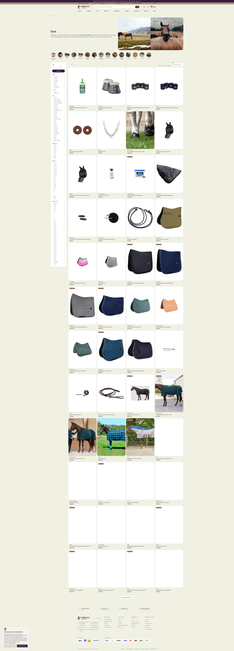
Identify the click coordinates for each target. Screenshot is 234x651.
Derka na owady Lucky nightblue (162, 502)
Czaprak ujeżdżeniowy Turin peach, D (163, 327)
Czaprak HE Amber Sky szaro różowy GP (77, 283)
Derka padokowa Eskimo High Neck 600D (135, 546)
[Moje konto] (144, 6)
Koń (97, 11)
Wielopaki (136, 11)
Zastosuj (58, 71)
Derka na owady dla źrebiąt (132, 502)
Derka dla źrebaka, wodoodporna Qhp (163, 458)
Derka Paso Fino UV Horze (161, 546)
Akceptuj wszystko (22, 645)
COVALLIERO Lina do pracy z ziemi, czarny (106, 239)
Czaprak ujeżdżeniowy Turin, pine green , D (78, 370)
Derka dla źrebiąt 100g (73, 502)
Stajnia (127, 11)
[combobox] (116, 7)
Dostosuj (7, 645)
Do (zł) (60, 66)
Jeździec (89, 11)
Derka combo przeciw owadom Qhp (134, 458)
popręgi (76, 35)
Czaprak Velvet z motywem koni (104, 370)
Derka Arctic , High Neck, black (133, 414)
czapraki (60, 35)
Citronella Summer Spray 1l (103, 195)
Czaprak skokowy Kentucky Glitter (105, 327)
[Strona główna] (51, 15)
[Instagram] (99, 618)
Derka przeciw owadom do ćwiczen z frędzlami (136, 590)
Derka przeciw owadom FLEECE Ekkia (163, 590)
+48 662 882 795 (82, 625)
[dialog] (15, 637)
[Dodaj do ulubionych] (95, 69)
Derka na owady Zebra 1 (103, 546)
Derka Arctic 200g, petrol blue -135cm (163, 414)
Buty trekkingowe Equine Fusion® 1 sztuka (135, 151)
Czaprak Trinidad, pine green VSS (134, 327)
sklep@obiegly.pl (94, 625)
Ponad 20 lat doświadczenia (137, 3)
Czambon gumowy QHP (132, 239)
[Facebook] (97, 618)
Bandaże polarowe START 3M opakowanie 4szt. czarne (138, 107)
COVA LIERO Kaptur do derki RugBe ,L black (164, 195)
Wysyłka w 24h (119, 3)
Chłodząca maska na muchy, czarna (163, 151)
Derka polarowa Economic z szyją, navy (106, 590)
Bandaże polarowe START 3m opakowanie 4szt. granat (167, 107)
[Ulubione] (147, 6)
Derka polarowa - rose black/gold (76, 590)
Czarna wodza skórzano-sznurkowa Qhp (106, 414)
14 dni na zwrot (102, 3)
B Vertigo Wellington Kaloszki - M (105, 107)
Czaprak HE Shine (101, 283)
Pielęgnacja (116, 11)
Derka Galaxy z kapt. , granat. (104, 502)
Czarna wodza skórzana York (75, 414)
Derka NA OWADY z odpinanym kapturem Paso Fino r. (80, 546)
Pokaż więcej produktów (126, 597)
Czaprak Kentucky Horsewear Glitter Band (135, 283)
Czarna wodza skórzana (161, 370)
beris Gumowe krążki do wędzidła (76, 151)
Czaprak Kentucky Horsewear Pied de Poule (78, 327)
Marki (154, 11)
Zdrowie (106, 11)
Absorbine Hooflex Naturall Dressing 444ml (78, 107)
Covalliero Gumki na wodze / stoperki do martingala (79, 239)
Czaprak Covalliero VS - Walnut (162, 239)
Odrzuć (13, 645)
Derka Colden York (102, 458)
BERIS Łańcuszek (101, 151)
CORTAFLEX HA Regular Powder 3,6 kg (135, 195)
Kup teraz (138, 1)
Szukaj (137, 6)
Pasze (79, 11)
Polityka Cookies (12, 643)
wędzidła (94, 35)
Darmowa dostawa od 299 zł (83, 3)
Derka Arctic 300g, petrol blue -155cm (77, 458)
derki (52, 36)
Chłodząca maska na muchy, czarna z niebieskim (79, 195)
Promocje (146, 11)
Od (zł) (53, 66)
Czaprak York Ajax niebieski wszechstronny (136, 370)
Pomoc (155, 3)
